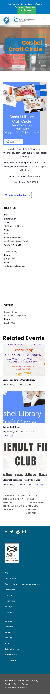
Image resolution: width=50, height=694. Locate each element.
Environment (10, 589)
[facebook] (6, 531)
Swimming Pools (12, 649)
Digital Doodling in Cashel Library (19, 379)
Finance (8, 595)
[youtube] (18, 531)
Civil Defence (10, 578)
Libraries (8, 621)
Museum (8, 632)
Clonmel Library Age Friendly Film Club (21, 479)
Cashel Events (22, 241)
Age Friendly (9, 241)
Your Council (10, 660)
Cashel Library (10, 251)
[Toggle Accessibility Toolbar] (6, 20)
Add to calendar (17, 195)
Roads (8, 643)
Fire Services (10, 601)
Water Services (11, 655)
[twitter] (11, 531)
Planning (8, 638)
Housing (8, 612)
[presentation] (24, 360)
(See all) (40, 59)
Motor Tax (9, 627)
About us (19, 7)
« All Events (39, 34)
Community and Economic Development (22, 584)
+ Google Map (19, 315)
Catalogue (30, 7)
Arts (6, 573)
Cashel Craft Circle (12, 427)
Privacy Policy (21, 684)
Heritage (8, 606)
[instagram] (24, 531)
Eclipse (23, 687)
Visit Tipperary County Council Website (25, 4)
